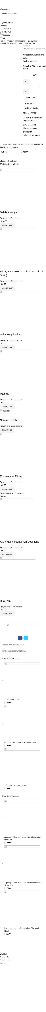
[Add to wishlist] (16, 208)
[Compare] (3, 208)
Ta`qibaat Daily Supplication (16, 785)
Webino (27, 948)
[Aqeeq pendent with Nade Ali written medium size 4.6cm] (22, 863)
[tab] (13, 144)
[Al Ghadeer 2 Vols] (22, 680)
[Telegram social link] (28, 6)
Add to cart (30, 98)
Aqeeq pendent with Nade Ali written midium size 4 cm (22, 838)
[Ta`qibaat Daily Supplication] (22, 766)
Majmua (4, 393)
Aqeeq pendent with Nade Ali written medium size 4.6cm (23, 884)
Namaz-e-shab (8, 420)
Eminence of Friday (11, 476)
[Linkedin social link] (25, 6)
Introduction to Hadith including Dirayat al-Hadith (21, 929)
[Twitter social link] (20, 6)
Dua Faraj (5, 600)
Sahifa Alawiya (8, 212)
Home (26, 46)
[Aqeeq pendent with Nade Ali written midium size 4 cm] (22, 818)
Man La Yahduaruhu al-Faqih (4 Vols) (20, 742)
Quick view (9, 208)
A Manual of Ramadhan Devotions (19, 541)
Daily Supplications (11, 334)
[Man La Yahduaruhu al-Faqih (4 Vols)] (22, 723)
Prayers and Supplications (34, 49)
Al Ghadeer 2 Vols (12, 700)
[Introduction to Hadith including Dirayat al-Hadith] (22, 909)
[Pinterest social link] (23, 6)
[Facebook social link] (17, 6)
